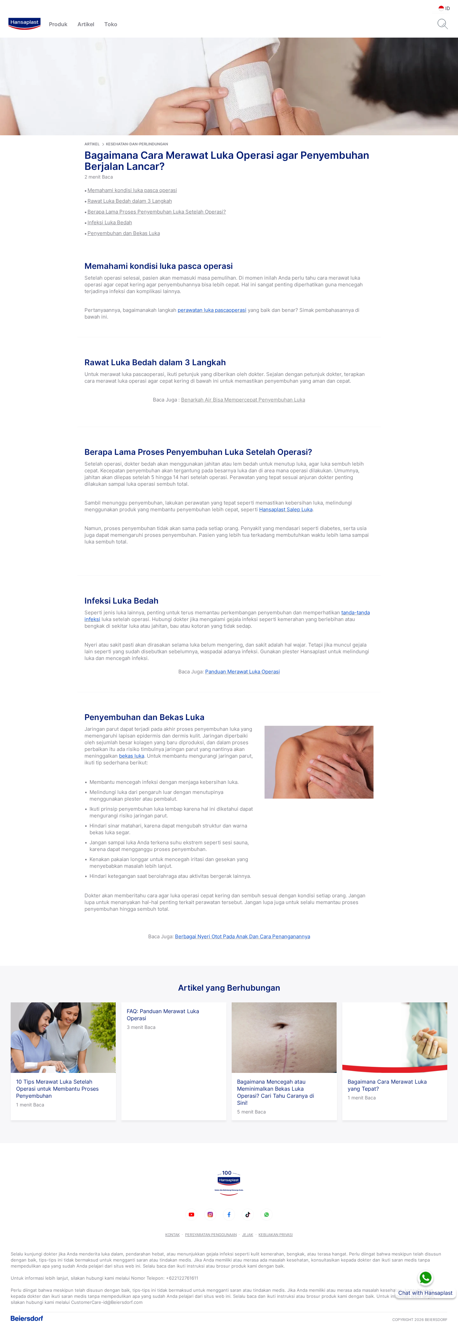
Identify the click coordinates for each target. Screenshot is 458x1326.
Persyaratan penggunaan (211, 1234)
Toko (110, 24)
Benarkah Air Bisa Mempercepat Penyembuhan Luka (243, 399)
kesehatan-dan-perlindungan (137, 144)
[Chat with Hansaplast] (425, 1278)
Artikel (85, 24)
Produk (58, 24)
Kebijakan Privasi (276, 1234)
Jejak (247, 1234)
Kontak (172, 1234)
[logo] (24, 24)
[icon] (191, 1215)
